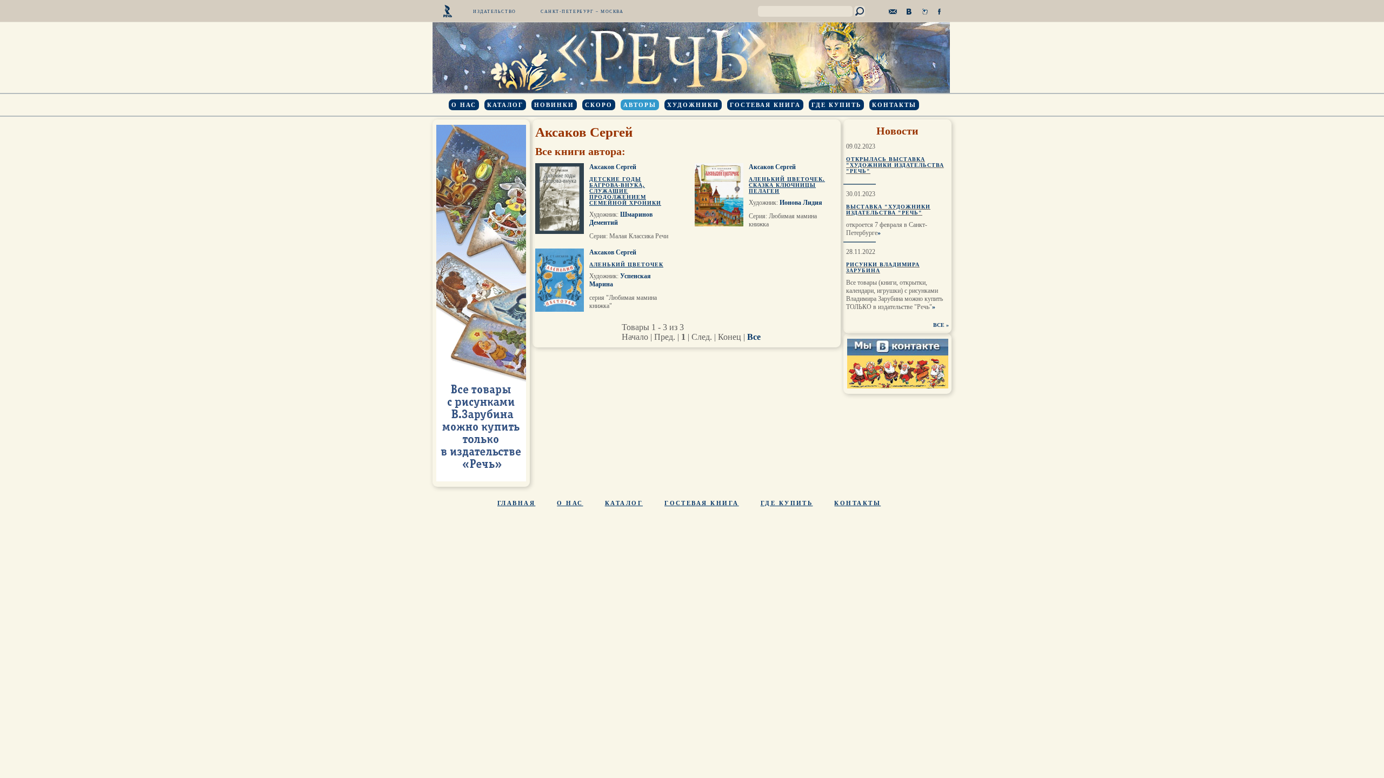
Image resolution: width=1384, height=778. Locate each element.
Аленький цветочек (626, 264)
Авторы (639, 105)
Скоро (599, 105)
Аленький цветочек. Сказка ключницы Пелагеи (787, 185)
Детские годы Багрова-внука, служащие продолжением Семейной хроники (625, 191)
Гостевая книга (765, 105)
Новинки (554, 105)
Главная (516, 503)
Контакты (894, 105)
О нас (463, 105)
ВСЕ (938, 325)
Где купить (836, 105)
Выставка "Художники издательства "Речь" (888, 210)
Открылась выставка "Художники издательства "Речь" (895, 165)
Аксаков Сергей (612, 167)
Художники (693, 105)
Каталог (505, 105)
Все (754, 336)
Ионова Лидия (801, 202)
